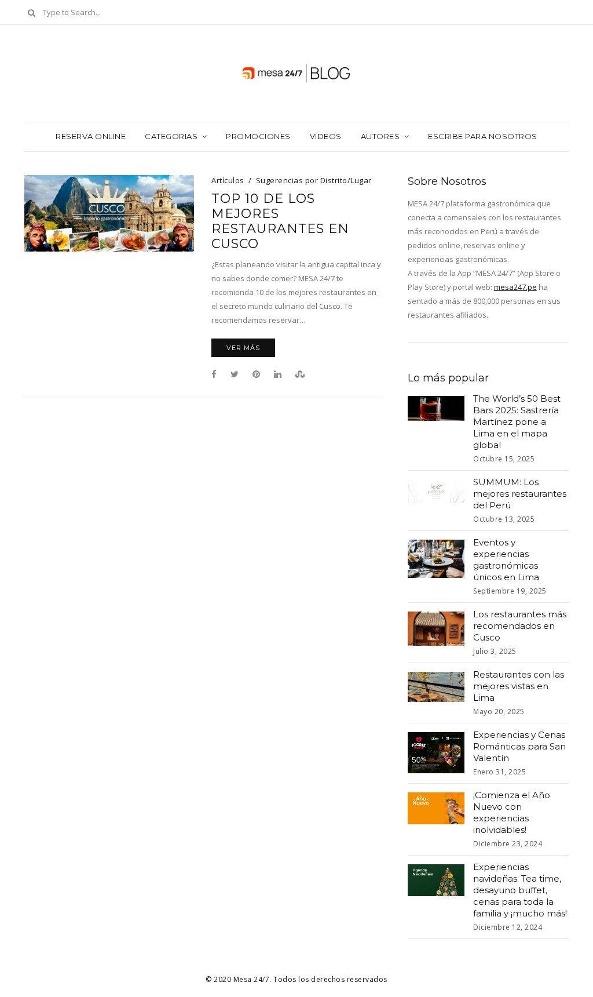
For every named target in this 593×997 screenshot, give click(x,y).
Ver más (243, 348)
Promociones (258, 136)
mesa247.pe (515, 287)
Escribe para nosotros (482, 136)
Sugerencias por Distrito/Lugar (314, 180)
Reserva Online (91, 136)
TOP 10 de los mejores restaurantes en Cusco (280, 221)
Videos (326, 136)
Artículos (227, 180)
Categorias (171, 136)
